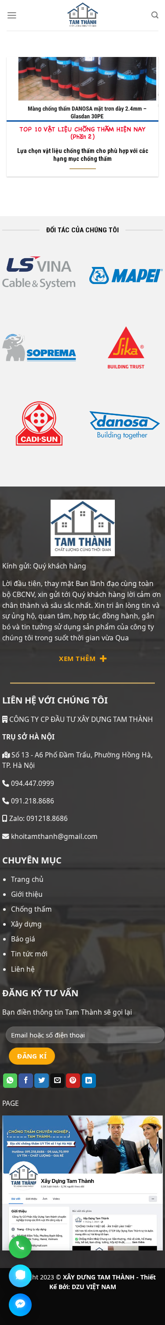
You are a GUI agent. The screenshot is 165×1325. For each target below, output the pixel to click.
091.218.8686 (32, 801)
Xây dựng (26, 924)
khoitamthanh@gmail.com (53, 836)
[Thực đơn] (12, 15)
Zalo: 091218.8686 (37, 818)
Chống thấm (31, 909)
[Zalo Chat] (20, 1276)
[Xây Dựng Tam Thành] (83, 15)
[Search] (154, 15)
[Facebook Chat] (20, 1304)
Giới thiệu (27, 894)
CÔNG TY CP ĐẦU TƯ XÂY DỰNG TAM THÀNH (80, 719)
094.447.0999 (32, 783)
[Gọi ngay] (20, 1247)
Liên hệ (23, 969)
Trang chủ (27, 879)
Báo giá (23, 939)
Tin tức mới (29, 954)
